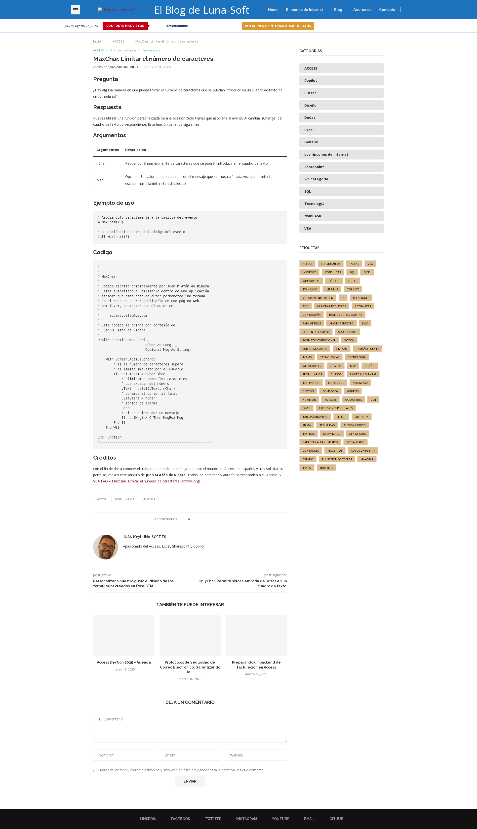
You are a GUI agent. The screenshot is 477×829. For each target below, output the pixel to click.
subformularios (315, 349)
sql (352, 272)
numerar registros (331, 306)
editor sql (336, 383)
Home (273, 9)
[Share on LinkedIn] (207, 518)
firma (307, 425)
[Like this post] (192, 518)
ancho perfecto (341, 323)
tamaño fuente (367, 349)
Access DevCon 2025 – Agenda (124, 662)
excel (367, 272)
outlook (361, 417)
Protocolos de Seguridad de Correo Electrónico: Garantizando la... (190, 667)
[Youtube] (399, 26)
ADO (306, 306)
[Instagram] (393, 26)
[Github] (410, 26)
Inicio (97, 41)
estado (308, 459)
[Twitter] (388, 26)
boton (349, 340)
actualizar (363, 306)
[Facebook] (382, 26)
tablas (354, 264)
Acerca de (362, 9)
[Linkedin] (376, 26)
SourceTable (347, 332)
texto (307, 468)
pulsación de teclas (337, 459)
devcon (308, 391)
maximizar (360, 383)
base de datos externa (345, 314)
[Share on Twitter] (203, 518)
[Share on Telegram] (217, 518)
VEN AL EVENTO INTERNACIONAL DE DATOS (278, 26)
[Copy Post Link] (222, 518)
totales (330, 399)
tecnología (357, 357)
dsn (373, 399)
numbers (326, 468)
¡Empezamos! (177, 26)
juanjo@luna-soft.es (124, 67)
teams (307, 357)
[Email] (405, 26)
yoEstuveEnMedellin (318, 298)
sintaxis (341, 349)
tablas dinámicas (315, 417)
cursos (336, 374)
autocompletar (363, 450)
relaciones (361, 298)
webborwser (312, 366)
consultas (333, 272)
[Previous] (154, 26)
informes (309, 272)
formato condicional (319, 340)
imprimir (332, 289)
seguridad (327, 425)
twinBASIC (310, 289)
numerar (309, 399)
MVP (353, 366)
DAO (365, 323)
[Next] (161, 26)
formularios (124, 499)
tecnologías (329, 357)
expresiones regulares (336, 408)
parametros (312, 323)
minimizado (357, 433)
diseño (370, 366)
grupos (352, 391)
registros (334, 450)
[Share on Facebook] (198, 518)
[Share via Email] (226, 518)
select (341, 417)
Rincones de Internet (304, 9)
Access (101, 499)
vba (370, 264)
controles (311, 450)
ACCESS (118, 41)
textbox (309, 433)
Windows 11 (311, 281)
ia (343, 298)
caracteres (353, 399)
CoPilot (353, 289)
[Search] (416, 9)
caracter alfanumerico (320, 442)
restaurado (355, 442)
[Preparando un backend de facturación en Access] (256, 635)
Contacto (387, 9)
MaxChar (148, 499)
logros (335, 366)
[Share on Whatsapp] (212, 518)
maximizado (332, 433)
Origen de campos (316, 332)
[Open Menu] (75, 9)
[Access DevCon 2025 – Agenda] (124, 635)
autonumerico (355, 425)
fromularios (312, 374)
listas (352, 281)
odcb (306, 408)
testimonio (311, 383)
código (334, 281)
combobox (330, 391)
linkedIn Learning (363, 374)
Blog (338, 9)
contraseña (311, 314)
